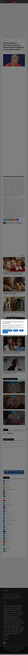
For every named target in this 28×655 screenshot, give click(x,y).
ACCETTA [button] (15, 330)
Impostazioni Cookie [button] (7, 330)
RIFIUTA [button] (21, 330)
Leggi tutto (5, 332)
